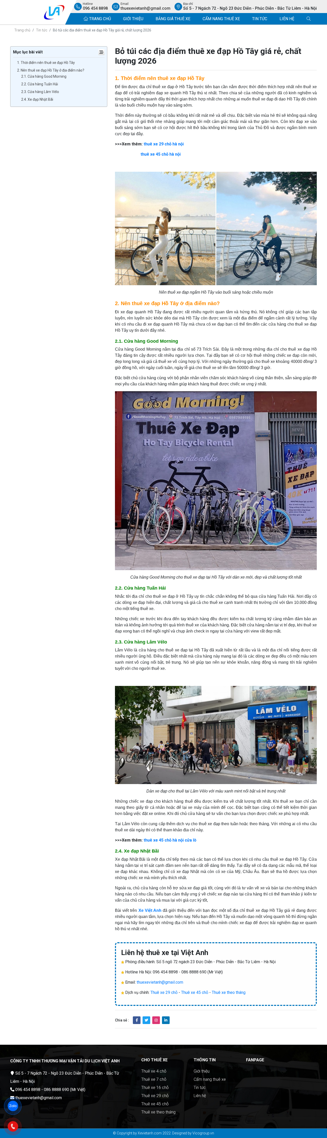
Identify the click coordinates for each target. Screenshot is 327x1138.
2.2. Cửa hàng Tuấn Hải (39, 84)
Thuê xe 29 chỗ (164, 992)
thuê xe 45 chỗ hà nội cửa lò (170, 840)
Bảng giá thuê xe (173, 18)
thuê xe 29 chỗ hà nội (164, 144)
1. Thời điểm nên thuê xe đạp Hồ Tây (46, 63)
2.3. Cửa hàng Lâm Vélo (40, 92)
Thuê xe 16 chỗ (155, 1087)
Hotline (95, 6)
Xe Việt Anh (149, 910)
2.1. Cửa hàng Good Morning (43, 76)
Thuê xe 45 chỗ (194, 992)
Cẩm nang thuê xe (221, 18)
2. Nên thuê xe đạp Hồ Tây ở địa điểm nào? (50, 70)
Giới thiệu (133, 18)
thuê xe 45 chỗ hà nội (161, 154)
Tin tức (259, 18)
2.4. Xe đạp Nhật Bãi (37, 99)
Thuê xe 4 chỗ (153, 1071)
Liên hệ (286, 18)
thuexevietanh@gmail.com (160, 982)
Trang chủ (99, 18)
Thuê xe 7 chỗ (153, 1079)
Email (145, 6)
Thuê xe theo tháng (229, 992)
